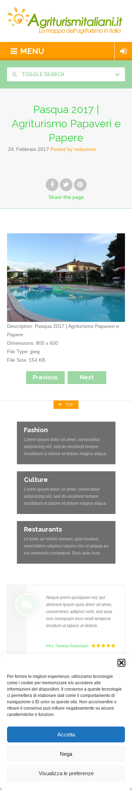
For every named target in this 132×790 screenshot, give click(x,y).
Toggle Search (42, 74)
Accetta (66, 734)
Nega (66, 754)
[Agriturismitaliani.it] (66, 21)
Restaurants (43, 529)
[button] (121, 662)
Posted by (73, 149)
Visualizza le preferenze (66, 773)
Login (123, 51)
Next (87, 377)
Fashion (36, 430)
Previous (45, 377)
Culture (36, 479)
